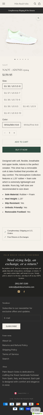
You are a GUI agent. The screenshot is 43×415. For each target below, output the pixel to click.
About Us (6, 341)
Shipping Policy (9, 350)
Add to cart (21, 142)
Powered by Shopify (28, 398)
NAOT (5, 65)
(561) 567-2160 (21, 284)
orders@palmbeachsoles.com (21, 287)
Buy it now (21, 150)
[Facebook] (24, 291)
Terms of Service (10, 354)
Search (5, 359)
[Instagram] (18, 291)
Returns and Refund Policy (15, 345)
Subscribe (11, 326)
